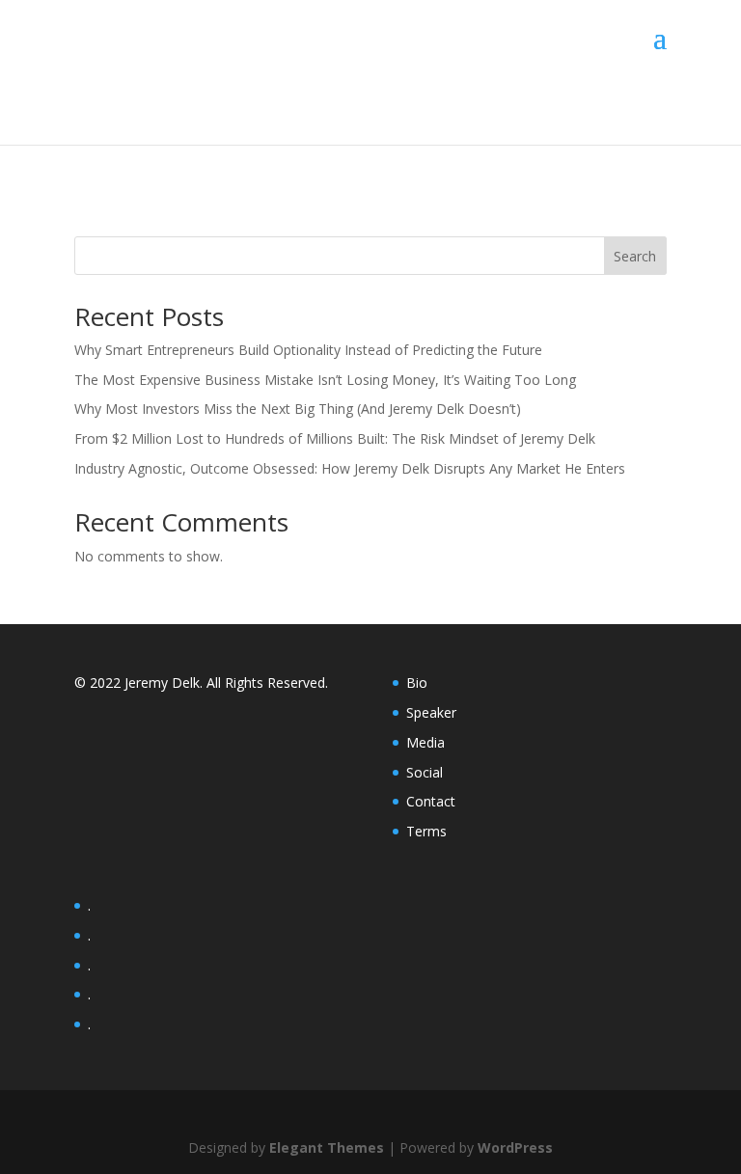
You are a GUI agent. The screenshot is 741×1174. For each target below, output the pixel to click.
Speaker (431, 712)
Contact (430, 801)
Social (424, 772)
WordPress (515, 1147)
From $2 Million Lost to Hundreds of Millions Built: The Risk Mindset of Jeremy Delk (334, 438)
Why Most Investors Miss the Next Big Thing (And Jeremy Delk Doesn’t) (297, 408)
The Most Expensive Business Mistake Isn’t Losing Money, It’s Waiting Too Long (325, 379)
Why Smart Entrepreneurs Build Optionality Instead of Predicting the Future (308, 350)
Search (635, 256)
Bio (416, 682)
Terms (426, 831)
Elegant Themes (326, 1147)
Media (425, 742)
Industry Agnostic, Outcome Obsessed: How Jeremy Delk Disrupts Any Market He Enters (349, 468)
